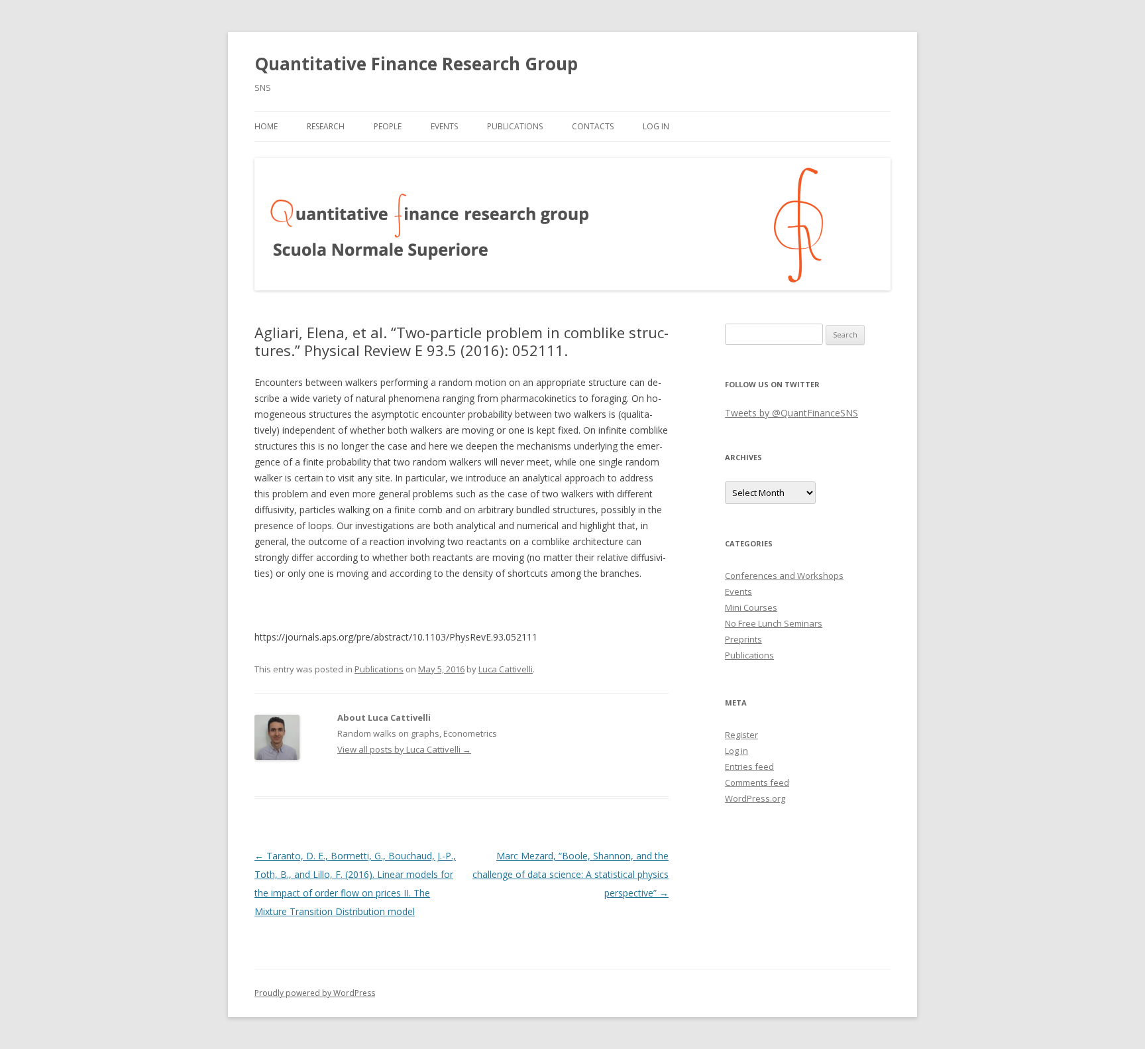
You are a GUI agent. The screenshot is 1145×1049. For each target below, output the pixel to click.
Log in (736, 751)
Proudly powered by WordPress (314, 993)
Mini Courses (751, 607)
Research (326, 126)
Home (266, 126)
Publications (515, 126)
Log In (656, 126)
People (388, 126)
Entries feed (749, 766)
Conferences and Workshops (784, 576)
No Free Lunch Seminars (773, 623)
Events (444, 126)
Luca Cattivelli (505, 669)
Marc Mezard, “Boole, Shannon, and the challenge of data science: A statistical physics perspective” (570, 874)
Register (741, 735)
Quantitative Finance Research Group (416, 64)
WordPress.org (755, 798)
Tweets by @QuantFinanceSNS (791, 412)
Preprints (743, 639)
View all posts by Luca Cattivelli (404, 749)
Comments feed (757, 782)
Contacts (593, 126)
